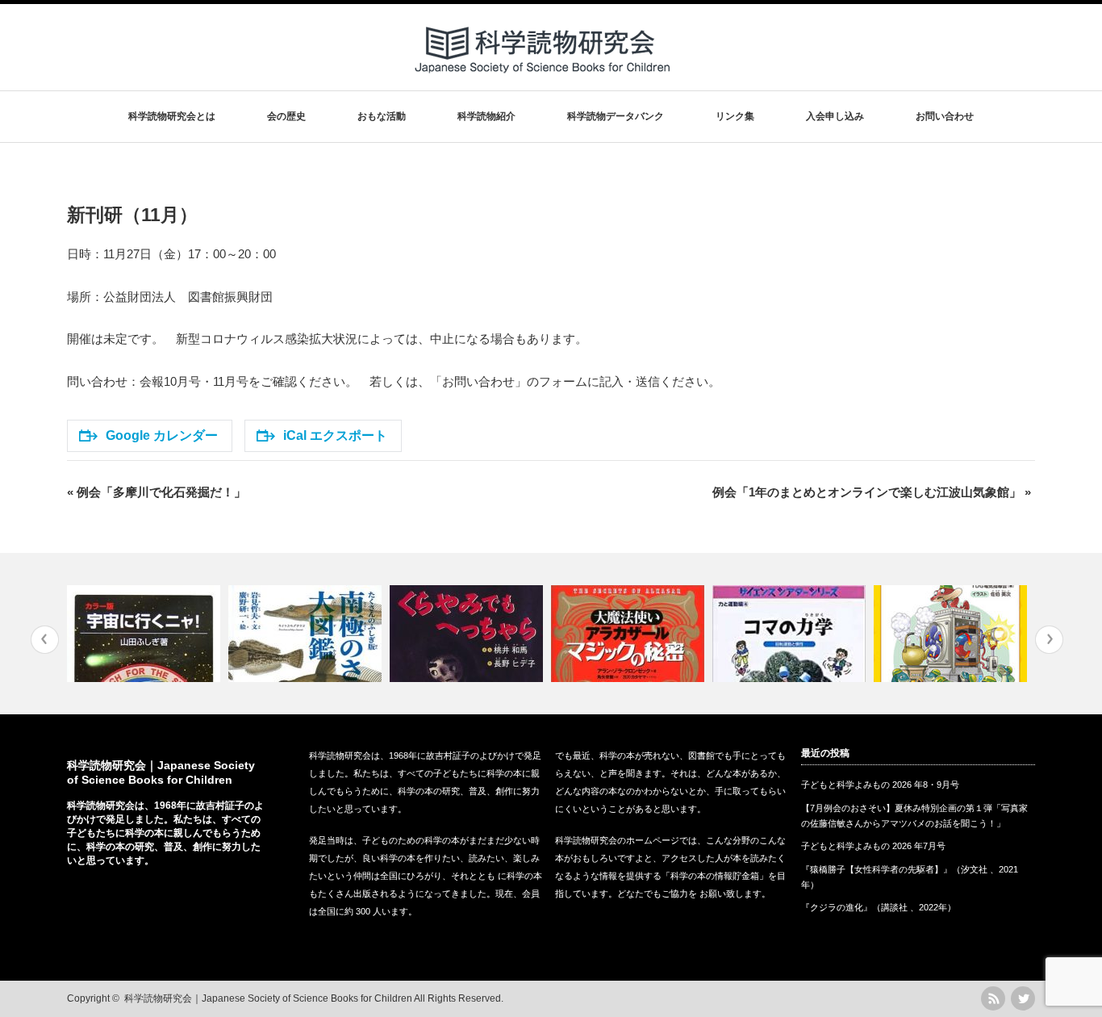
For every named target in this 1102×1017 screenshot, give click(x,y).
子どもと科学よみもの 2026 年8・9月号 (880, 784)
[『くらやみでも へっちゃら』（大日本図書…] (468, 633)
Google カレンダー (162, 435)
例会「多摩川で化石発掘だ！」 (156, 492)
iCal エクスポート (335, 435)
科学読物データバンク (615, 116)
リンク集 (735, 116)
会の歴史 (286, 116)
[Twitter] (1023, 998)
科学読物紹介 (486, 116)
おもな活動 (381, 116)
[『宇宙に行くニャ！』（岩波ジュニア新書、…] (145, 633)
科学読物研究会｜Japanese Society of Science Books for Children (268, 998)
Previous (45, 640)
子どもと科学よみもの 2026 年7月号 (873, 846)
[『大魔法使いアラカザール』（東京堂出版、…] (629, 633)
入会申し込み (835, 116)
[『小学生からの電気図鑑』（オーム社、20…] (952, 633)
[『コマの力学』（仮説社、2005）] (791, 633)
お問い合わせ (945, 116)
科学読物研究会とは (171, 116)
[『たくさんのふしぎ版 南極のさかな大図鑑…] (307, 633)
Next (1049, 640)
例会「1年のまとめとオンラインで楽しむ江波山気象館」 (871, 492)
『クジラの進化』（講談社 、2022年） (878, 907)
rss (993, 998)
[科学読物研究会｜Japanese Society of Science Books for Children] (543, 79)
